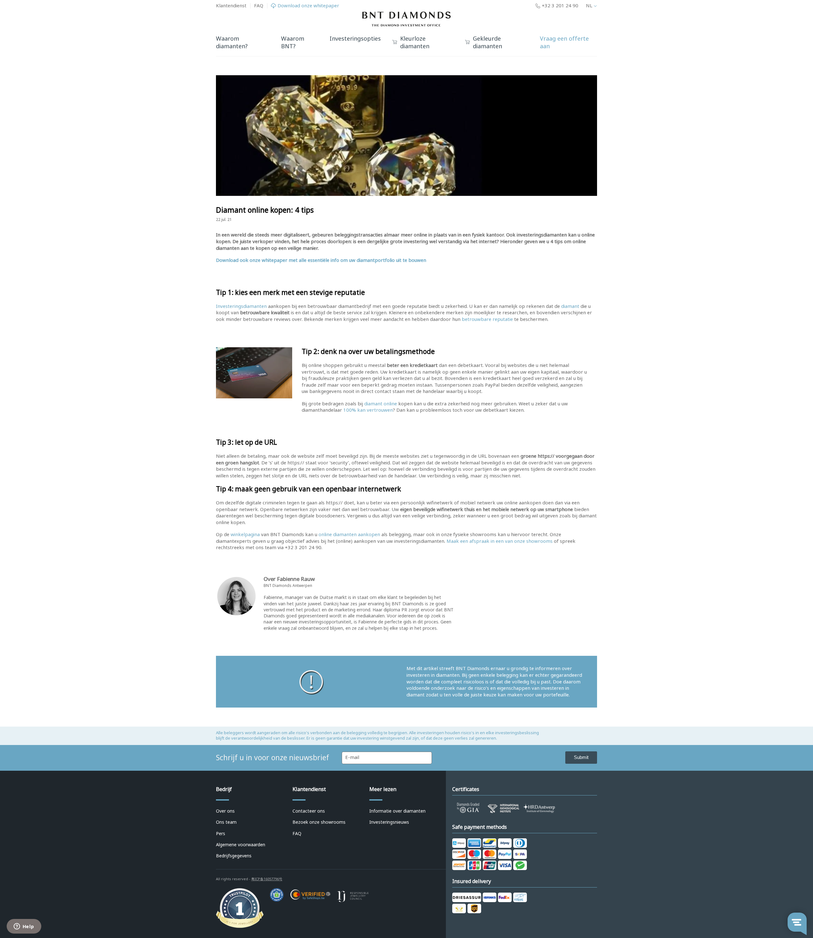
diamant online (380, 403)
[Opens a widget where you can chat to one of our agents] (23, 927)
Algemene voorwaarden (240, 845)
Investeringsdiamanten (241, 306)
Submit (581, 757)
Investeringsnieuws (389, 822)
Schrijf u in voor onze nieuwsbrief (272, 757)
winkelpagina (245, 534)
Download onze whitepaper (308, 6)
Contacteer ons (308, 811)
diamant (570, 306)
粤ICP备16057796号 (266, 878)
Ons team (226, 822)
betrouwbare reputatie (487, 319)
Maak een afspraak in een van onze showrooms (500, 541)
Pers (220, 833)
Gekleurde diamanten (487, 43)
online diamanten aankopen (349, 534)
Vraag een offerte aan (564, 43)
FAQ (258, 5)
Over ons (225, 811)
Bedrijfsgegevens (234, 856)
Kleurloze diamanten (414, 43)
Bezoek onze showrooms (319, 822)
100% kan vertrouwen (368, 410)
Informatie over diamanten (397, 811)
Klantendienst (231, 5)
